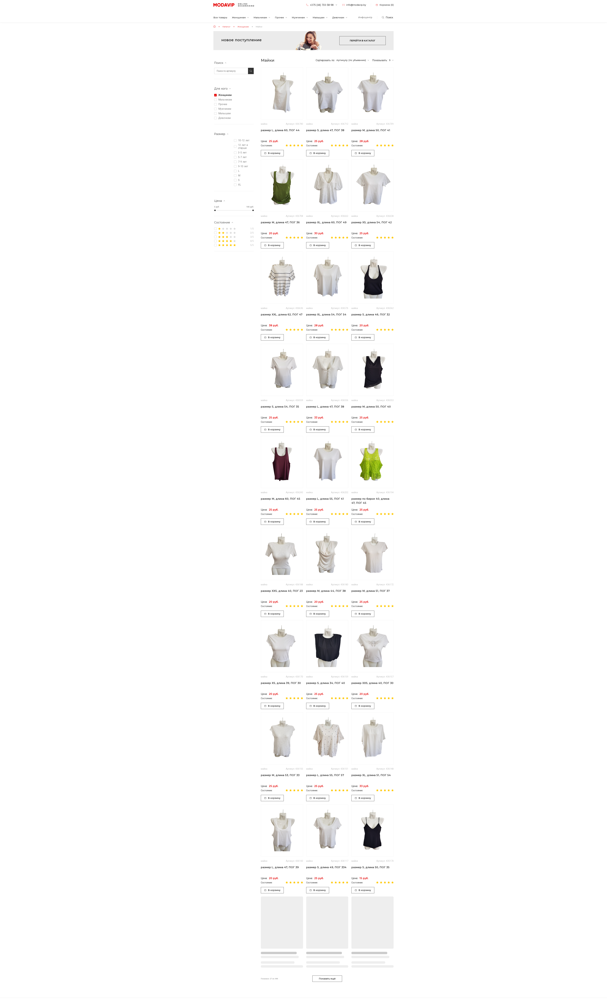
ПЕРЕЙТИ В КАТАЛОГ (362, 40)
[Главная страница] (214, 26)
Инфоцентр (365, 17)
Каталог (226, 26)
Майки (259, 26)
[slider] (215, 210)
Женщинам (243, 26)
